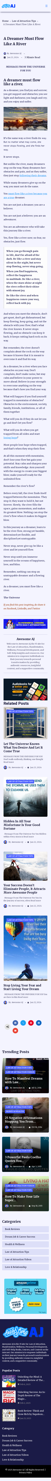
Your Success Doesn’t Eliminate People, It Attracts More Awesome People (24, 888)
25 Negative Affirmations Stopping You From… (23, 1119)
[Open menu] (46, 6)
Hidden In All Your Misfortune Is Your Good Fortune (22, 825)
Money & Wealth (15, 1111)
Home (5, 21)
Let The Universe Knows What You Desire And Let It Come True (23, 747)
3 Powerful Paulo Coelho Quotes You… (23, 1159)
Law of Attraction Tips (24, 21)
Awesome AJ (15, 53)
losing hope (10, 437)
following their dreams (33, 175)
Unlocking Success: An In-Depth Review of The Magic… (32, 1395)
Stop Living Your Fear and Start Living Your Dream (22, 987)
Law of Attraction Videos (20, 1072)
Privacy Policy (25, 1472)
